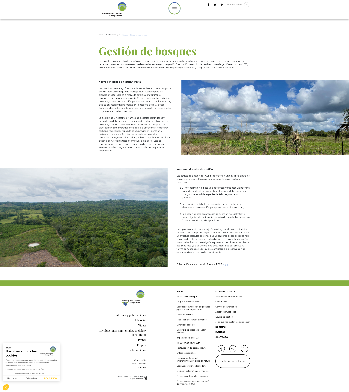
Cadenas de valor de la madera (191, 366)
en (247, 5)
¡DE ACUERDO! (50, 378)
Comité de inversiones (226, 307)
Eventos (220, 332)
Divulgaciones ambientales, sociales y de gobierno (123, 332)
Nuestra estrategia (188, 343)
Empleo (142, 345)
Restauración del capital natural (191, 348)
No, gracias (12, 378)
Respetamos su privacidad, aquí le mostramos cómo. (25, 369)
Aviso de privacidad (139, 364)
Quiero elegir (31, 378)
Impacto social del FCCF (188, 338)
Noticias (220, 327)
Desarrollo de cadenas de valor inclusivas (191, 331)
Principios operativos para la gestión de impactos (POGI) (193, 382)
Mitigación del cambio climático (192, 320)
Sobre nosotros (225, 291)
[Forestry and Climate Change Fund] (114, 9)
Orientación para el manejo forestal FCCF (199, 264)
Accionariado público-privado (229, 296)
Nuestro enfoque (187, 296)
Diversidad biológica (186, 325)
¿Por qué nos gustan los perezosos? (232, 322)
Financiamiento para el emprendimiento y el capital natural (193, 359)
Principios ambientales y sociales (192, 376)
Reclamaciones (137, 350)
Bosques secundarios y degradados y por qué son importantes (193, 308)
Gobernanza (221, 302)
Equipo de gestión (224, 317)
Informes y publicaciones (131, 315)
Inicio (180, 291)
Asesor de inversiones (225, 312)
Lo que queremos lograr (188, 302)
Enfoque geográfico (186, 353)
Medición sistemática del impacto (193, 371)
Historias (141, 320)
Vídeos (142, 325)
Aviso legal (142, 367)
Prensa (142, 340)
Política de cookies (140, 360)
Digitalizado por (136, 379)
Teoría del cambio (185, 314)
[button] (5, 387)
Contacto (221, 337)
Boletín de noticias (234, 5)
